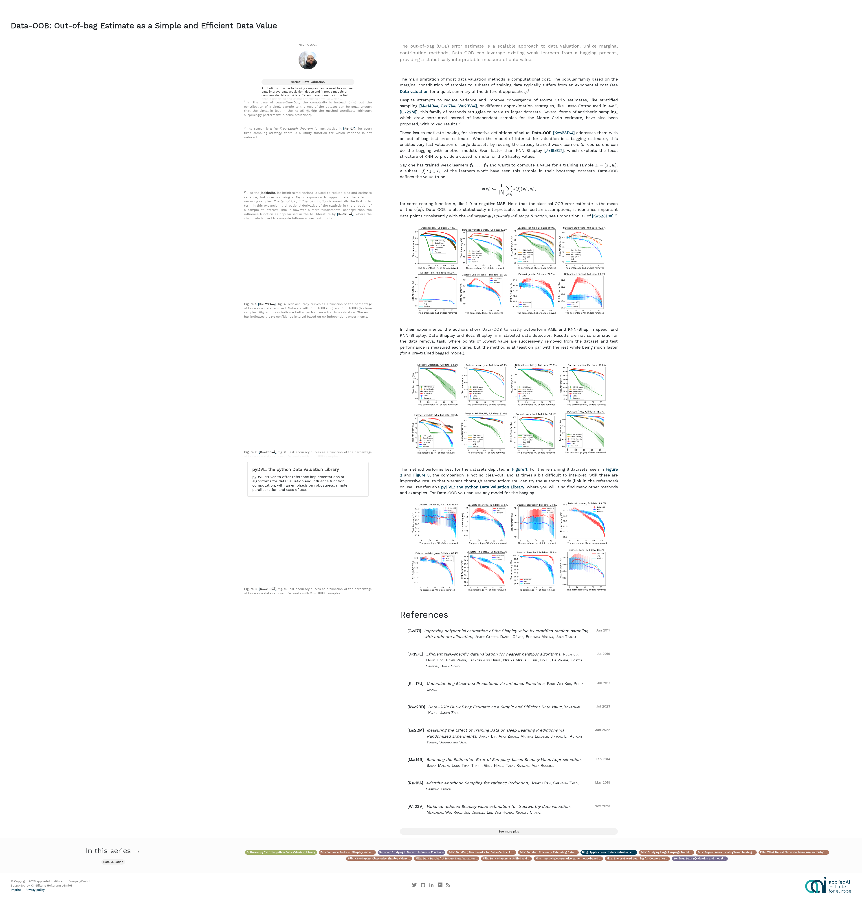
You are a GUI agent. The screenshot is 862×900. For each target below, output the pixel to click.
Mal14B (427, 106)
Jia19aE (552, 150)
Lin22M (408, 112)
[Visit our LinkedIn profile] (431, 886)
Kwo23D (562, 133)
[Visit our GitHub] (423, 886)
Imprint (16, 889)
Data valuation (414, 91)
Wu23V (465, 106)
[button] (509, 634)
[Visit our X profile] (414, 886)
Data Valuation (113, 862)
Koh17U (343, 214)
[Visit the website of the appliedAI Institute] (828, 885)
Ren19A (349, 128)
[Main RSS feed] (448, 886)
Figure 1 (519, 469)
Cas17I (446, 106)
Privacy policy (35, 889)
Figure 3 (421, 475)
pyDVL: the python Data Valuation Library (482, 487)
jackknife (268, 192)
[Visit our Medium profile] (440, 886)
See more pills (509, 831)
